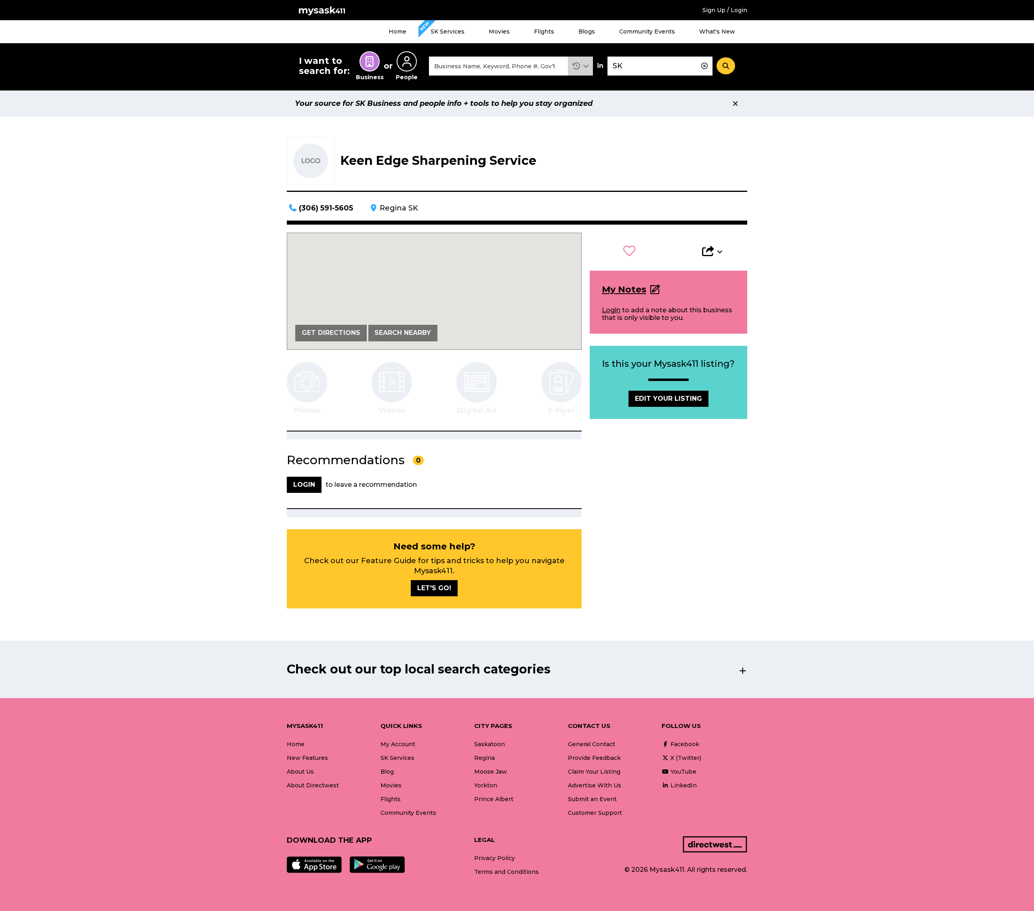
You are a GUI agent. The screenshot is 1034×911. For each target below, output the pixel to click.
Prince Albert (493, 799)
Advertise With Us (594, 785)
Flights (544, 31)
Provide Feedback (594, 758)
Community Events (647, 31)
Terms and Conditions (506, 871)
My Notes (624, 289)
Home (397, 31)
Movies (499, 31)
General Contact (591, 744)
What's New (717, 31)
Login (611, 310)
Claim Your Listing (594, 771)
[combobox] (498, 66)
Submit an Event (592, 799)
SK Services (447, 31)
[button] (580, 66)
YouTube (682, 771)
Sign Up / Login (724, 10)
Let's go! (434, 588)
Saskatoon (489, 744)
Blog (387, 771)
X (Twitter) (685, 758)
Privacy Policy (494, 858)
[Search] (726, 65)
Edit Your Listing (668, 398)
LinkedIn (683, 785)
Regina (484, 758)
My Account (397, 744)
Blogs (586, 31)
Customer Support (595, 812)
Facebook (684, 744)
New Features (307, 758)
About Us (300, 771)
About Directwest (313, 785)
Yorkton (485, 785)
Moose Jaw (490, 771)
